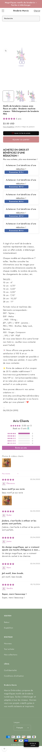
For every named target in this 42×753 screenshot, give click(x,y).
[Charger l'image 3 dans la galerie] (33, 96)
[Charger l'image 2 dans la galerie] (20, 96)
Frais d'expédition (8, 127)
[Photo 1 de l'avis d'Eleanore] (7, 500)
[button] (3, 11)
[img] (8, 479)
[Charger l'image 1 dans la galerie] (8, 96)
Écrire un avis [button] (21, 448)
